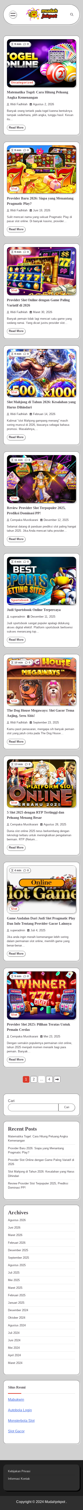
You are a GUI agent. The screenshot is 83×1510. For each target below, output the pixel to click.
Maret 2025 (15, 1287)
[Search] (71, 14)
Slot (14, 188)
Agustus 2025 (17, 1265)
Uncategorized (22, 82)
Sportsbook (20, 600)
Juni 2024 (14, 1340)
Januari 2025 (16, 1302)
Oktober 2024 (16, 1317)
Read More (16, 127)
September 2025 (18, 1257)
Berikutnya (57, 1079)
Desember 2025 (18, 1250)
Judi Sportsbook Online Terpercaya (34, 610)
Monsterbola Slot (21, 1421)
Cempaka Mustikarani (24, 520)
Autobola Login (20, 1410)
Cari (11, 1101)
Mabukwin (16, 1399)
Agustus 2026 (17, 1220)
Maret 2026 (15, 1235)
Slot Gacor (16, 1431)
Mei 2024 (14, 1347)
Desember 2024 (18, 1310)
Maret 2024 (15, 1363)
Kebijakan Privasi (19, 1471)
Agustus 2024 (17, 1325)
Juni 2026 (14, 1227)
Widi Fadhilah (18, 104)
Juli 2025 (13, 1272)
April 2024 (14, 1355)
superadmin (17, 616)
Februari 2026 (16, 1242)
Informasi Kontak (19, 1478)
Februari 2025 (16, 1295)
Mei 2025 (14, 1280)
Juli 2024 (13, 1332)
